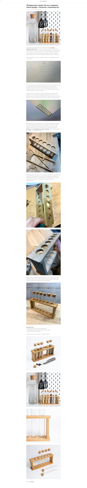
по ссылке (32, 481)
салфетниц (28, 129)
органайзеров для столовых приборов (41, 129)
